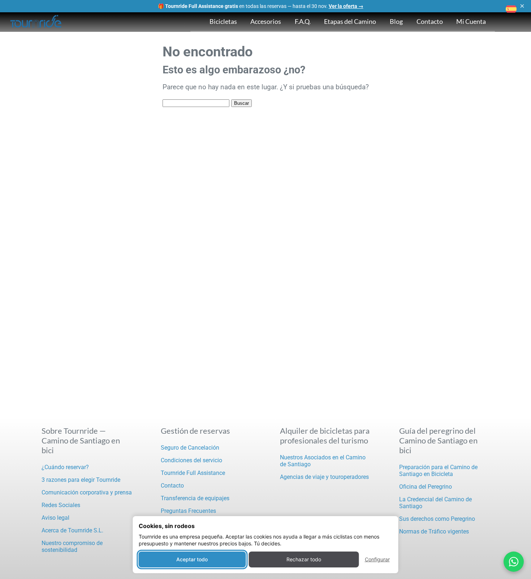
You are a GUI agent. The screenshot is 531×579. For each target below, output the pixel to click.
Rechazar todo (303, 559)
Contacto (429, 21)
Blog (396, 21)
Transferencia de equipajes (195, 498)
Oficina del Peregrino (425, 486)
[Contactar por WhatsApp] (514, 562)
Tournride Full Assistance (193, 472)
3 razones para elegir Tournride (81, 479)
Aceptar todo (192, 559)
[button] (511, 9)
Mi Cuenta (471, 21)
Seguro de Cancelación (190, 447)
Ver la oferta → (346, 6)
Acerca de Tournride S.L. (72, 530)
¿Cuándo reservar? (65, 467)
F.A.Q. (303, 21)
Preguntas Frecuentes (188, 510)
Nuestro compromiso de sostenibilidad (72, 546)
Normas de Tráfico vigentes (434, 531)
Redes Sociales (61, 505)
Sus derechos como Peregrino (437, 518)
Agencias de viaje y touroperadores (324, 476)
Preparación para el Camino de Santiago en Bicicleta (438, 470)
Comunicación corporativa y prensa (87, 492)
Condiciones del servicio (191, 460)
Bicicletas (223, 21)
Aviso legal (55, 517)
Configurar (377, 559)
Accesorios (265, 21)
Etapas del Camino (350, 21)
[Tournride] (36, 22)
